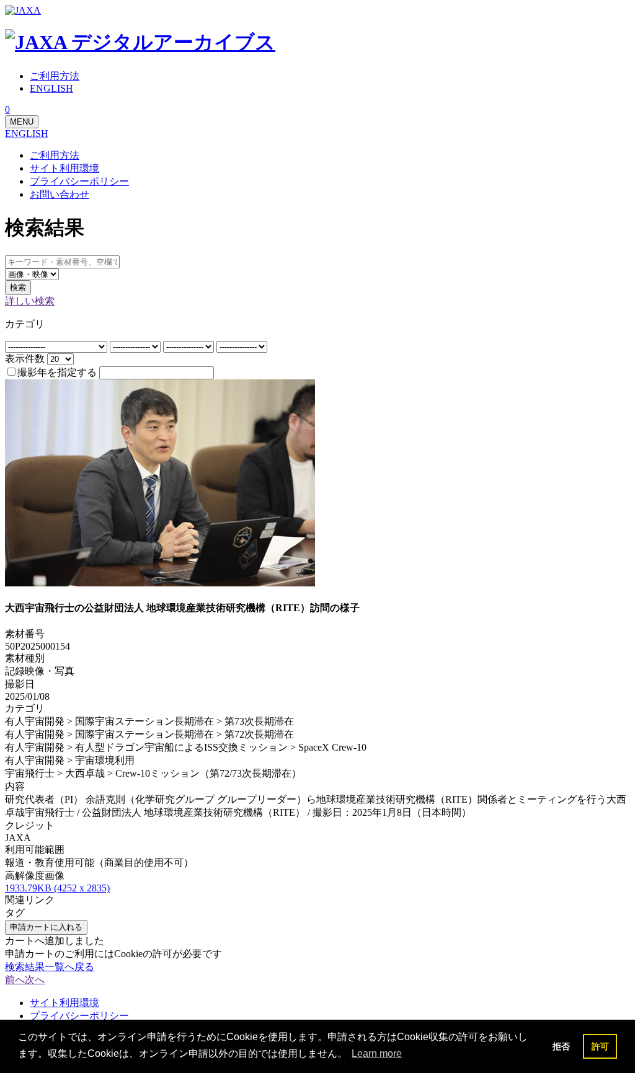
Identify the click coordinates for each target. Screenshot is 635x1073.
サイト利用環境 (64, 168)
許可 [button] (600, 1046)
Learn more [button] (377, 1053)
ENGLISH (26, 133)
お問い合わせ (59, 194)
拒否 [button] (561, 1046)
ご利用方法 (54, 155)
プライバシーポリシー (79, 181)
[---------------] (136, 346)
